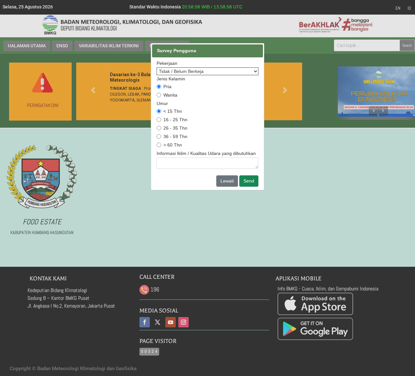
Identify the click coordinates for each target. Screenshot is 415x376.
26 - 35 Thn (175, 128)
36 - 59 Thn (175, 136)
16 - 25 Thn (175, 119)
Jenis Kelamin (171, 78)
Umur (162, 103)
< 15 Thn (172, 111)
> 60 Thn (172, 144)
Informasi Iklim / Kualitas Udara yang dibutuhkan (206, 153)
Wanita (170, 95)
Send (248, 180)
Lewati (227, 180)
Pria (167, 86)
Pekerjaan (167, 63)
